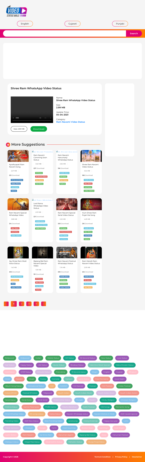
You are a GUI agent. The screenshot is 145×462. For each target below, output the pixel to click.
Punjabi (79, 400)
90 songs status (36, 414)
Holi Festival (107, 386)
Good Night (119, 379)
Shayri (94, 372)
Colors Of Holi (10, 393)
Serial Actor (26, 400)
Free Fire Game (101, 379)
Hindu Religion (108, 400)
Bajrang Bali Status (87, 435)
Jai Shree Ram (46, 435)
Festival (92, 386)
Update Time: (62, 112)
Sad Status (9, 365)
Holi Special (78, 386)
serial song (72, 421)
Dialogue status (11, 442)
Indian (38, 358)
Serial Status (10, 400)
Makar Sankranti (12, 428)
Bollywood (9, 358)
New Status (106, 358)
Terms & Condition (102, 457)
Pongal (42, 428)
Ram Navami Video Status (70, 122)
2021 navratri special (129, 414)
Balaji (104, 435)
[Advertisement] (72, 61)
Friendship (60, 372)
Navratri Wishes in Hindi (104, 414)
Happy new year (111, 421)
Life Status (42, 365)
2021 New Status (31, 421)
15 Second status (79, 372)
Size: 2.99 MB (19, 129)
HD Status (69, 358)
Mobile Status (53, 358)
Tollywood (47, 393)
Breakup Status (77, 365)
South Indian (63, 393)
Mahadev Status (75, 442)
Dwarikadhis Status (54, 442)
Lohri (126, 421)
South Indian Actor (106, 393)
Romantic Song (122, 407)
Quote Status (58, 365)
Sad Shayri (103, 428)
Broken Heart (87, 428)
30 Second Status (87, 358)
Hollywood (24, 358)
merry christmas (91, 421)
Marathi (92, 400)
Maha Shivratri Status (125, 365)
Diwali (31, 379)
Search (134, 33)
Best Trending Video (53, 421)
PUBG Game (50, 407)
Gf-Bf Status (26, 372)
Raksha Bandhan (69, 407)
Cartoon (69, 379)
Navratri (19, 379)
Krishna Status (11, 407)
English (106, 372)
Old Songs (105, 407)
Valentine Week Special (100, 365)
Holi (51, 386)
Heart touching (69, 428)
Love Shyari (119, 428)
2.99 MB (60, 107)
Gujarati (119, 372)
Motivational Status (36, 386)
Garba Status (55, 414)
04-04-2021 (62, 114)
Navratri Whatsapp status (77, 414)
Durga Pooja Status (96, 442)
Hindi (7, 379)
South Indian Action (128, 393)
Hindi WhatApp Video (14, 414)
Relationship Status (62, 400)
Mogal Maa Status (32, 442)
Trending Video (11, 421)
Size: (58, 105)
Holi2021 (63, 386)
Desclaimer (137, 457)
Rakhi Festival (89, 407)
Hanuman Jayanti (65, 435)
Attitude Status (43, 372)
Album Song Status (13, 386)
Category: (60, 119)
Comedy (55, 379)
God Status (9, 372)
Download (38, 129)
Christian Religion (128, 400)
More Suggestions (28, 144)
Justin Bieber (10, 435)
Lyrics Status (84, 379)
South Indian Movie (83, 393)
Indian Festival (124, 386)
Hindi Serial (42, 400)
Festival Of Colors (30, 393)
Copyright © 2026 (10, 457)
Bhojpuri (132, 372)
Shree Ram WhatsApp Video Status (75, 100)
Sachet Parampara (31, 407)
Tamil (54, 428)
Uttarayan (29, 428)
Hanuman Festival (120, 435)
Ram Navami (28, 435)
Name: (59, 98)
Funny (43, 379)
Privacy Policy (121, 457)
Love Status (122, 358)
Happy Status (26, 365)
